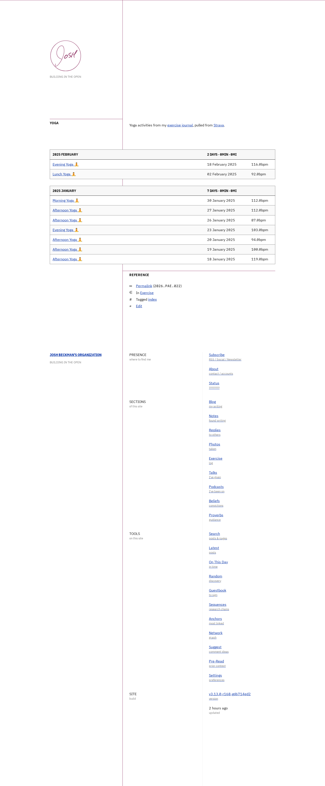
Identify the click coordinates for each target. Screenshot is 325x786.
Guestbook (217, 590)
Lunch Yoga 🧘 (64, 174)
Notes (213, 416)
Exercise (147, 292)
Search (214, 533)
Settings (215, 675)
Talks (213, 472)
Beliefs (214, 501)
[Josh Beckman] (66, 56)
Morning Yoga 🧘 (66, 200)
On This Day (218, 562)
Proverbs (216, 515)
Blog (212, 401)
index (152, 299)
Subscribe (217, 354)
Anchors (215, 618)
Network (215, 633)
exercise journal (180, 125)
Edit (139, 306)
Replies (215, 430)
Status (214, 383)
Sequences (217, 604)
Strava (219, 125)
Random (215, 576)
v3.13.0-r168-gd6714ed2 (230, 694)
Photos (214, 444)
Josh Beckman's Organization (75, 354)
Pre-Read (216, 661)
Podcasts (216, 486)
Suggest (215, 647)
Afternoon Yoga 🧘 (67, 210)
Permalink (144, 286)
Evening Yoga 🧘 (66, 164)
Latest (214, 548)
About (213, 369)
